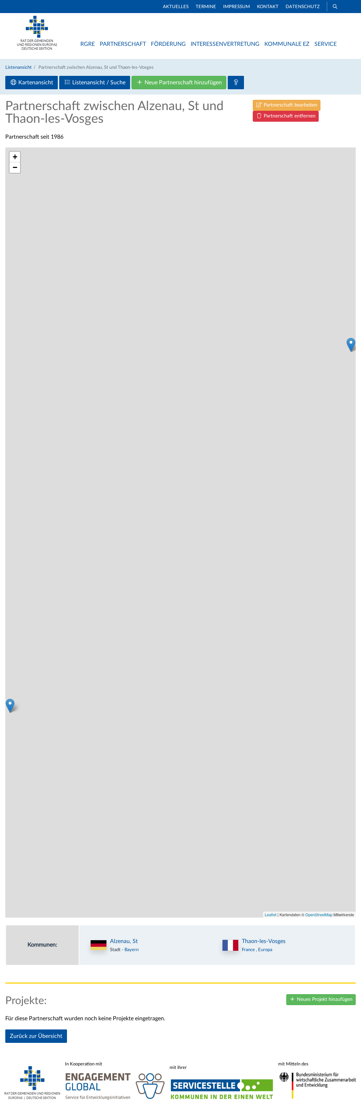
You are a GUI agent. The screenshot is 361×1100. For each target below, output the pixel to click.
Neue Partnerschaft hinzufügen (182, 82)
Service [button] (325, 44)
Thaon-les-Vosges (264, 941)
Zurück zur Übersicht (36, 1036)
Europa (265, 950)
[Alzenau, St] (351, 345)
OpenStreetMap (318, 914)
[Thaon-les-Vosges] (10, 706)
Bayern (131, 950)
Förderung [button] (168, 44)
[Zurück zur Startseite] (37, 48)
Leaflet (270, 914)
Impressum (236, 7)
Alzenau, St (124, 941)
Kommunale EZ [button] (287, 44)
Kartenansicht (35, 82)
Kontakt (268, 7)
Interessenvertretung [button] (225, 44)
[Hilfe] (236, 82)
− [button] (15, 167)
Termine (206, 7)
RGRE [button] (87, 44)
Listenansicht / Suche (98, 82)
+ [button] (15, 156)
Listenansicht (18, 67)
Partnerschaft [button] (123, 44)
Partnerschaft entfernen (289, 116)
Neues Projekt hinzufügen (324, 999)
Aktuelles (176, 7)
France (249, 950)
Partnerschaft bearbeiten (289, 105)
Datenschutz (303, 7)
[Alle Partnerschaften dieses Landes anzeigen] (230, 945)
